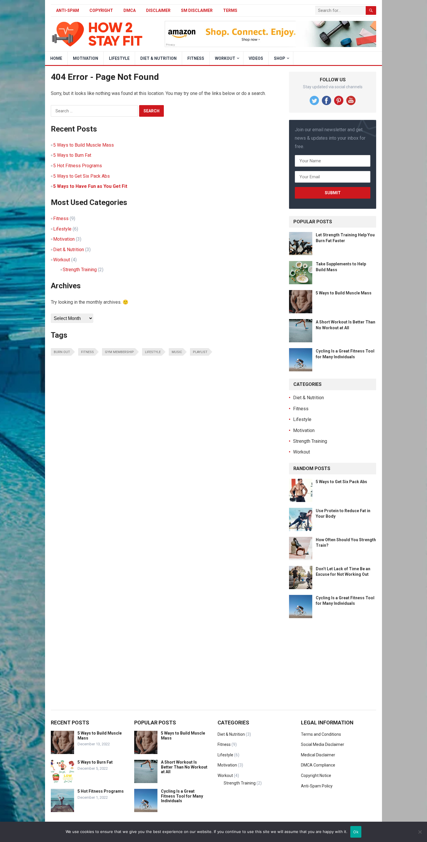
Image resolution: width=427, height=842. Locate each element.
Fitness (195, 58)
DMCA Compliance (318, 765)
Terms (230, 10)
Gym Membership (119, 352)
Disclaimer (158, 10)
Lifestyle (119, 58)
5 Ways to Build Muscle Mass (83, 145)
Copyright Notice (316, 775)
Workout (225, 58)
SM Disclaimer (197, 10)
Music (177, 352)
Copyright (101, 10)
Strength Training (80, 269)
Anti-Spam (67, 10)
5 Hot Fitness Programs (77, 165)
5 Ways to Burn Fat (72, 155)
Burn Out (62, 352)
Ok (355, 832)
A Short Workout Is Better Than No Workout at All (184, 767)
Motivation (85, 58)
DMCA (129, 10)
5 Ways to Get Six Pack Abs (81, 176)
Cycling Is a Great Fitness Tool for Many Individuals (182, 796)
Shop (279, 58)
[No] (420, 832)
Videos (256, 58)
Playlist (200, 352)
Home (56, 58)
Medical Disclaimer (318, 755)
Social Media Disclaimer (322, 744)
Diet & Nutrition (158, 58)
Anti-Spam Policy (317, 786)
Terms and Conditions (321, 734)
